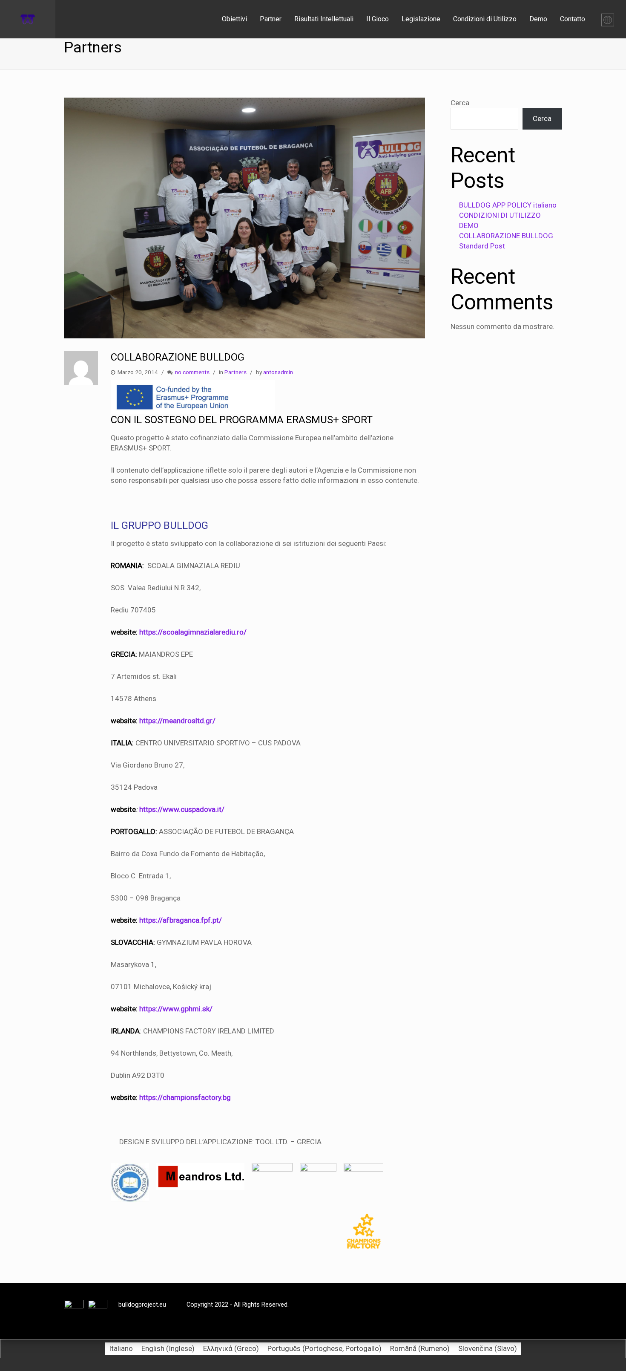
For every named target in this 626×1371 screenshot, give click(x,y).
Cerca (460, 102)
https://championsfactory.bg (185, 1097)
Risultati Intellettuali (323, 19)
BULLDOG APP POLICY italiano (508, 205)
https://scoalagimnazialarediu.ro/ (193, 632)
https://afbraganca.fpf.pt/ (180, 920)
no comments (192, 372)
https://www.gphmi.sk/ (175, 1008)
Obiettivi (234, 19)
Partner (270, 19)
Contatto (572, 19)
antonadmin (278, 372)
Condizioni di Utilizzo (485, 19)
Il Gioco (377, 19)
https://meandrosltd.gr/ (177, 720)
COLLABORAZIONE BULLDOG (506, 235)
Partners (235, 372)
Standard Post (482, 246)
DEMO (469, 225)
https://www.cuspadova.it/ (181, 809)
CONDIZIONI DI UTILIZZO (500, 215)
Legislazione (421, 19)
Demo (538, 19)
